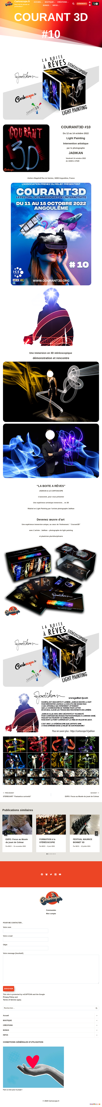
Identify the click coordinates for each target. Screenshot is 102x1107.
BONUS (6, 1030)
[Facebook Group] (46, 874)
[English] (91, 1104)
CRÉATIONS (8, 1025)
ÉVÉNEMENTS (81, 3)
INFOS (5, 1035)
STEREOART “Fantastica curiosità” (17, 794)
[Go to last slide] (5, 833)
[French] (92, 1104)
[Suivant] (96, 833)
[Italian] (96, 1104)
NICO (10, 846)
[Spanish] (100, 1104)
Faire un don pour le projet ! (12, 1090)
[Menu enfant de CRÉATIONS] (63, 2)
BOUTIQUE (7, 1020)
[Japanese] (98, 1104)
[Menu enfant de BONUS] (47, 5)
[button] (15, 744)
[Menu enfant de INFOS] (56, 5)
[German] (94, 1104)
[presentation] (17, 825)
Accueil (6, 1015)
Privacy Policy (8, 997)
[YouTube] (60, 874)
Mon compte (51, 914)
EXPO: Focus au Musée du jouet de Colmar (82, 794)
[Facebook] (89, 2)
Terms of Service (9, 1000)
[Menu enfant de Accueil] (38, 2)
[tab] (47, 853)
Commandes (51, 910)
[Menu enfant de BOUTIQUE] (50, 2)
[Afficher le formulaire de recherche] (73, 4)
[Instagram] (89, 5)
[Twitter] (51, 874)
